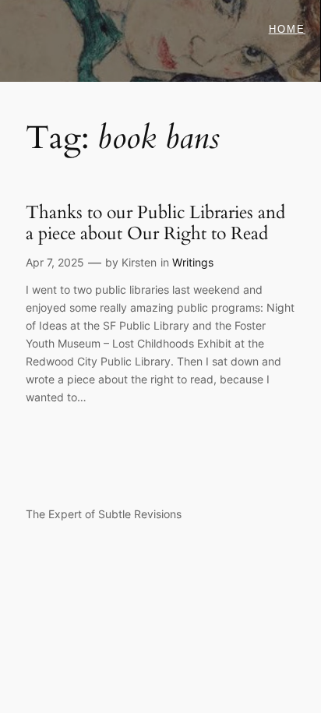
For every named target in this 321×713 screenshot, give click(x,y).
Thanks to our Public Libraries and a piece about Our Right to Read (155, 223)
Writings (192, 262)
